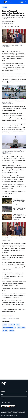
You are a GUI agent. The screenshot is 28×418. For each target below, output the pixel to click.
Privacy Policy (3, 411)
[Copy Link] (18, 26)
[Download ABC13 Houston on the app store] (4, 406)
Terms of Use (15, 412)
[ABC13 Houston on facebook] (2, 402)
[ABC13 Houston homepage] (5, 2)
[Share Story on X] (5, 26)
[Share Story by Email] (15, 26)
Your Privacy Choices (11, 411)
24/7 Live (10, 2)
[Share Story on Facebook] (2, 26)
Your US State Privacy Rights (6, 412)
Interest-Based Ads (21, 412)
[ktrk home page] (3, 383)
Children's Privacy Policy (20, 411)
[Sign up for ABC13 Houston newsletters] (12, 402)
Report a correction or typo (7, 316)
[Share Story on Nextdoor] (12, 26)
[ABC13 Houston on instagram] (9, 402)
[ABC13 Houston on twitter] (5, 402)
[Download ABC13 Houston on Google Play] (11, 406)
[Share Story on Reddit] (9, 26)
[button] (1, 1)
